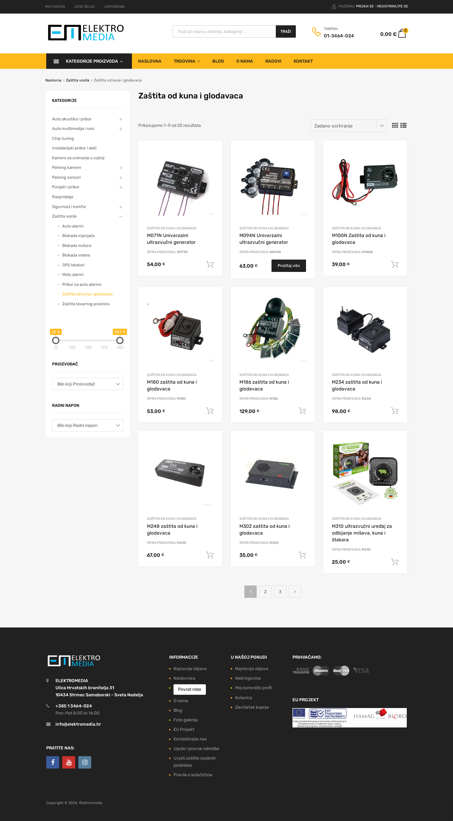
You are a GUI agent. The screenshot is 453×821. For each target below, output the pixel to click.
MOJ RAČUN (55, 7)
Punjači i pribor (66, 187)
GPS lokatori (73, 265)
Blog (218, 61)
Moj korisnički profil (253, 687)
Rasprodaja (62, 196)
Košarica (243, 697)
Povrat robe (189, 689)
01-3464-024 (339, 36)
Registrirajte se (392, 6)
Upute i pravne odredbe (196, 748)
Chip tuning (63, 138)
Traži (285, 31)
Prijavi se (365, 6)
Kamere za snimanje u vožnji (78, 158)
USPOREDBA (114, 7)
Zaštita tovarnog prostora (85, 304)
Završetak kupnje (252, 707)
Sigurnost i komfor (69, 206)
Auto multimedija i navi (73, 128)
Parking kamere (66, 167)
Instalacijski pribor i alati (74, 148)
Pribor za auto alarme (81, 284)
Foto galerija (185, 720)
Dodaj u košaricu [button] (210, 264)
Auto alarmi (73, 226)
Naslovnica (184, 678)
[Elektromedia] (86, 40)
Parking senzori (66, 177)
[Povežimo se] (52, 762)
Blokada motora (76, 245)
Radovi (273, 61)
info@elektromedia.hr (78, 724)
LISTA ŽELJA (84, 7)
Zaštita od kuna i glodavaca (171, 228)
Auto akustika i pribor (72, 119)
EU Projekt (183, 729)
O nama (244, 61)
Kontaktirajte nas (190, 739)
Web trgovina (248, 678)
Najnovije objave (190, 668)
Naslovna (149, 61)
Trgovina (184, 61)
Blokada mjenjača (78, 235)
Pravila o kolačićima (192, 774)
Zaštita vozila (77, 80)
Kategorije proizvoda (92, 61)
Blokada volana (76, 255)
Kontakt (303, 61)
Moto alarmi (73, 274)
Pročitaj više (289, 265)
